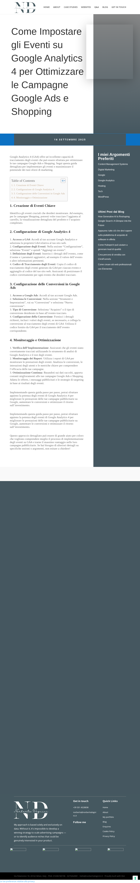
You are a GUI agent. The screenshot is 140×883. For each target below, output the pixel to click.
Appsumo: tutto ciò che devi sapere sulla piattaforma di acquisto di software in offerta (115, 235)
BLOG (105, 7)
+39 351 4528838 (80, 807)
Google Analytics (106, 180)
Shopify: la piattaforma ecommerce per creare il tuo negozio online (64, 655)
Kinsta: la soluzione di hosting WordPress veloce (51, 762)
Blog (105, 822)
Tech (100, 191)
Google (101, 175)
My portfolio (108, 817)
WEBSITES (86, 7)
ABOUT (56, 7)
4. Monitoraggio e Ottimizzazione (30, 197)
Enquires (107, 826)
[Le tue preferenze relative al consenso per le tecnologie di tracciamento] (135, 878)
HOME (46, 7)
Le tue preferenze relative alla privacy (17, 881)
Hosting (102, 186)
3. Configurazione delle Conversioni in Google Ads (39, 193)
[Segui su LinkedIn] (75, 829)
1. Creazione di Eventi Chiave (29, 185)
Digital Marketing (106, 169)
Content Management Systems (113, 164)
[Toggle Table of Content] (62, 180)
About (105, 812)
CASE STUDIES (71, 7)
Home (105, 807)
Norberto (20, 556)
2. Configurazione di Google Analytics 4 (34, 189)
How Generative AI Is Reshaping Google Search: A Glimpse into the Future (114, 220)
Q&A (96, 7)
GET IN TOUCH (119, 7)
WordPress (103, 197)
